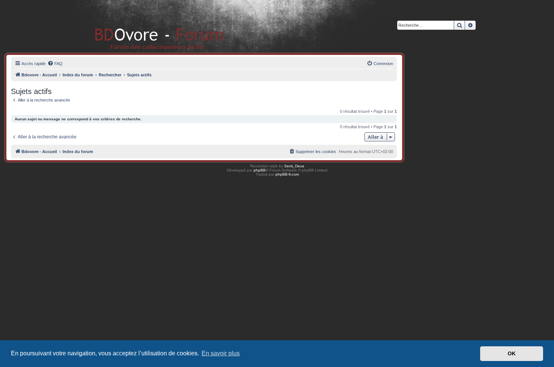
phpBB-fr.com (287, 174)
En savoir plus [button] (221, 353)
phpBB (260, 170)
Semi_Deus (294, 166)
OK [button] (512, 353)
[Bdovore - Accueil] (148, 26)
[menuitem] (55, 63)
